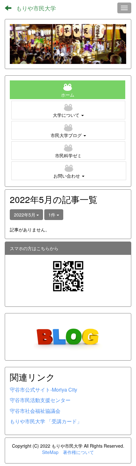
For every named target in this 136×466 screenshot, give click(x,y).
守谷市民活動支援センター (40, 400)
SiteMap (50, 452)
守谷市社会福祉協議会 (35, 410)
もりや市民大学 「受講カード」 (46, 421)
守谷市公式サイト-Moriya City (43, 389)
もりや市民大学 (36, 8)
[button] (18, 44)
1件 (52, 214)
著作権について (78, 452)
